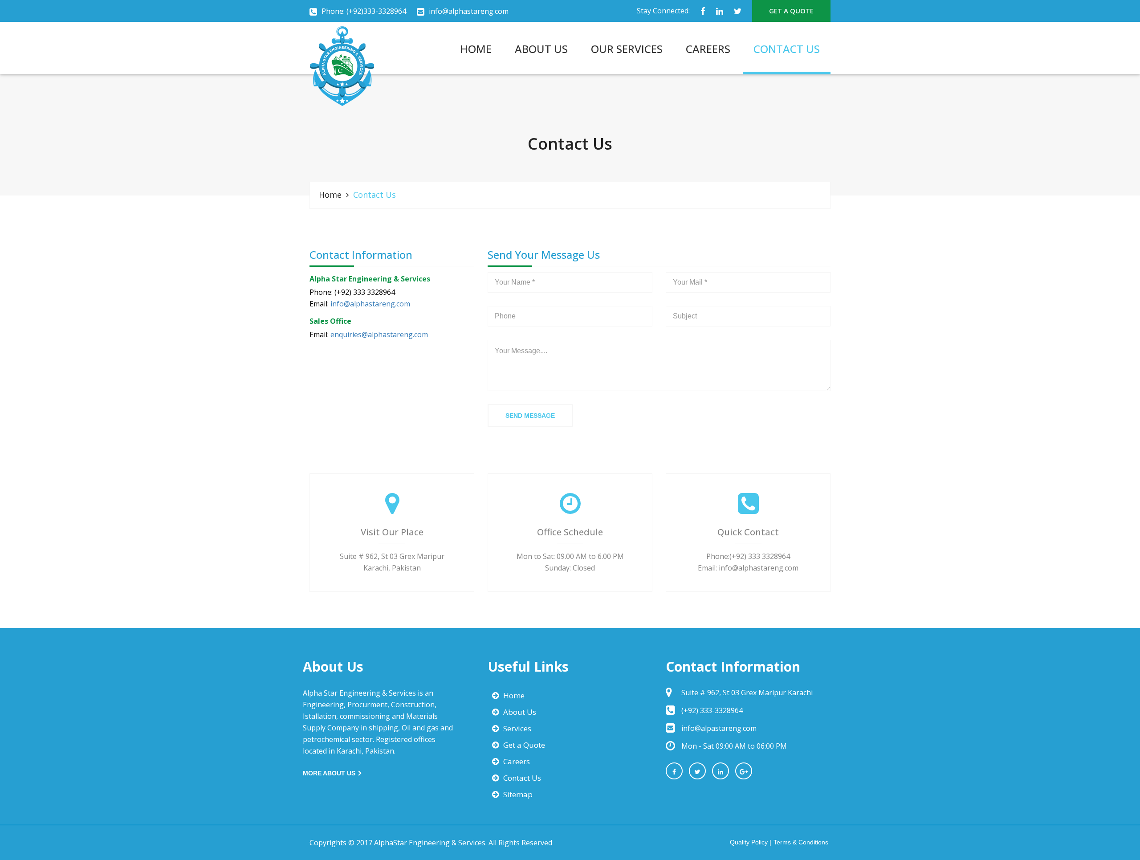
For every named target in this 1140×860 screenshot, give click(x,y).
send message (530, 415)
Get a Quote (524, 745)
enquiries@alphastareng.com (379, 334)
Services (517, 728)
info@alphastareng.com (469, 11)
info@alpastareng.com (719, 728)
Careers (516, 761)
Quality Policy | (750, 842)
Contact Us (522, 778)
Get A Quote (791, 10)
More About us (330, 773)
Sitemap (518, 794)
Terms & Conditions (801, 842)
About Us (519, 712)
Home (330, 194)
